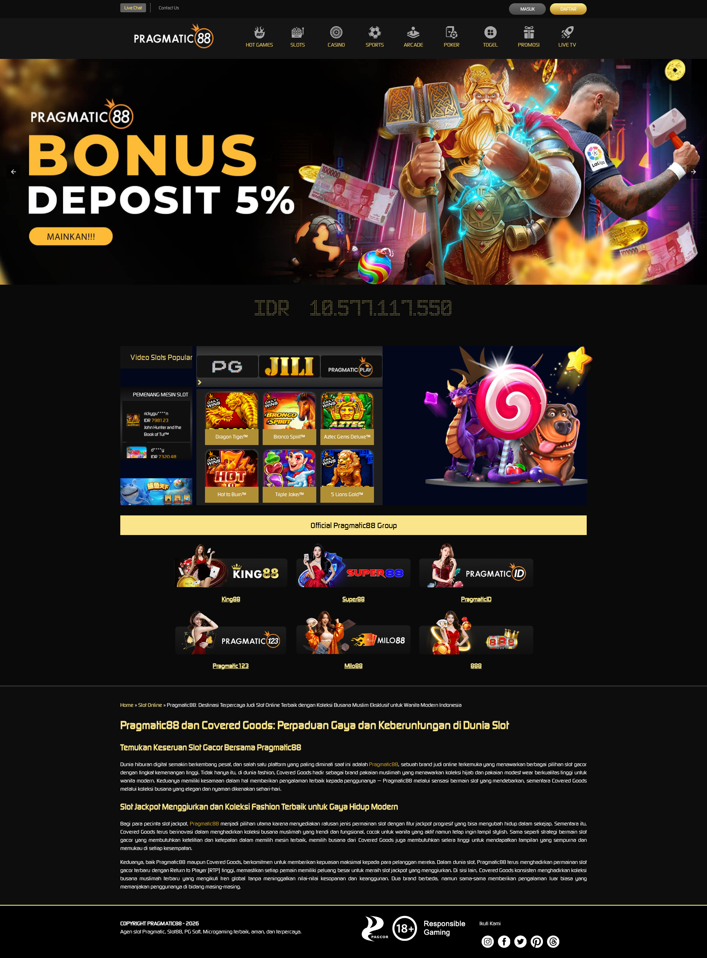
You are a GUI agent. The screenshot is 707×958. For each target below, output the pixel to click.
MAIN (231, 419)
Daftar (568, 9)
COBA (231, 400)
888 (476, 666)
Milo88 (353, 666)
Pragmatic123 (231, 666)
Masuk (527, 9)
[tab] (227, 366)
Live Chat (133, 8)
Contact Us (169, 8)
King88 (231, 599)
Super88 (353, 599)
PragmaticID (476, 599)
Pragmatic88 (383, 764)
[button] (13, 172)
